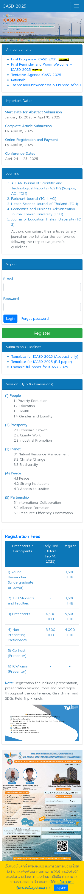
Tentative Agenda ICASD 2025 (36, 74)
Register (42, 333)
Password (11, 298)
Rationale (18, 80)
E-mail (8, 279)
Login (10, 318)
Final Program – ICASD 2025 (34, 59)
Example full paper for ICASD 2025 (39, 367)
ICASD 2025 (14, 6)
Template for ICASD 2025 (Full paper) (41, 361)
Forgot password (35, 318)
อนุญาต (61, 888)
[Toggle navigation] (76, 6)
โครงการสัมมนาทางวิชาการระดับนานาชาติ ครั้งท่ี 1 (46, 85)
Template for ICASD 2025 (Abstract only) (44, 356)
